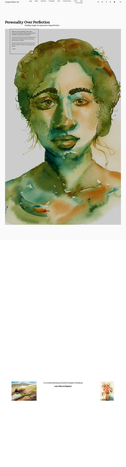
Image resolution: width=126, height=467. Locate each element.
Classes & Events (67, 1)
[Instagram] (102, 2)
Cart (120, 1)
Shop (81, 1)
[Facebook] (106, 2)
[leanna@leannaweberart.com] (98, 2)
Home (30, 1)
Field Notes (43, 1)
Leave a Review (79, 2)
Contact (76, 1)
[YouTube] (114, 2)
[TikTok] (110, 2)
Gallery (36, 1)
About (58, 1)
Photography (52, 1)
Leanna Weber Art (12, 2)
